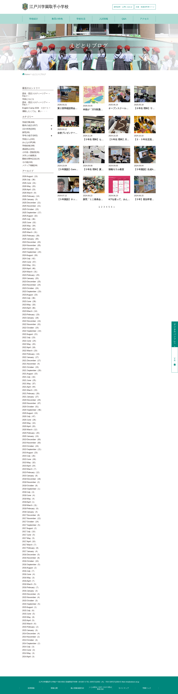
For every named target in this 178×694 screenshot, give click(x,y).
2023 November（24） (32, 285)
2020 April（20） (29, 426)
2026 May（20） (29, 186)
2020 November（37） (32, 403)
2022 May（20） (29, 344)
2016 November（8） (31, 558)
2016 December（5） (31, 554)
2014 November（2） (31, 637)
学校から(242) (28, 139)
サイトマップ (124, 688)
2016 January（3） (30, 591)
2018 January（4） (30, 512)
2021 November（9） (31, 364)
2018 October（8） (30, 485)
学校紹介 (33, 19)
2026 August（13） (30, 176)
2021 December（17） (32, 360)
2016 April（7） (29, 581)
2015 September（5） (31, 604)
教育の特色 (57, 19)
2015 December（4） (31, 594)
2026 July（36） (29, 179)
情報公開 (54, 688)
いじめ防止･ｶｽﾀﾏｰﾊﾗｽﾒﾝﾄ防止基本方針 (100, 688)
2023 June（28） (29, 301)
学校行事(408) (28, 122)
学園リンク (147, 688)
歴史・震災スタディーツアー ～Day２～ (36, 94)
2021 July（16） (29, 377)
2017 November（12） (32, 518)
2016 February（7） (31, 587)
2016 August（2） (30, 568)
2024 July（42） (29, 258)
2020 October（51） (31, 406)
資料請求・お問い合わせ (123, 7)
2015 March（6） (29, 623)
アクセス (144, 19)
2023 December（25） (32, 281)
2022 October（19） (31, 328)
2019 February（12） (31, 472)
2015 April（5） (29, 620)
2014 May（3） (29, 653)
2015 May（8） (29, 617)
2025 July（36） (29, 219)
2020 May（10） (29, 423)
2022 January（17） (31, 357)
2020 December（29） (32, 400)
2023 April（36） (29, 308)
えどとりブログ (39, 74)
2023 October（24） (31, 288)
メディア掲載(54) (29, 165)
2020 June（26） (29, 420)
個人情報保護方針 (77, 688)
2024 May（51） (29, 265)
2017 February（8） (31, 548)
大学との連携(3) (29, 155)
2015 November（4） (31, 597)
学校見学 (175, 359)
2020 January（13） (31, 436)
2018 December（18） (32, 479)
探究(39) (26, 132)
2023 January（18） (31, 318)
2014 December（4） (31, 633)
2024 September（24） (32, 252)
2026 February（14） (31, 196)
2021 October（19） (31, 367)
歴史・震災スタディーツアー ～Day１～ (36, 103)
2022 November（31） (32, 324)
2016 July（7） (28, 571)
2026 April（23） (29, 189)
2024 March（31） (30, 272)
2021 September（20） (32, 370)
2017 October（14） (31, 521)
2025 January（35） (31, 239)
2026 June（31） (29, 183)
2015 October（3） (30, 600)
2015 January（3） (30, 630)
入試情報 (103, 19)
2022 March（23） (30, 350)
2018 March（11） (30, 505)
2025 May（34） (29, 226)
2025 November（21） (32, 206)
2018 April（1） (29, 502)
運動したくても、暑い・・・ (35, 111)
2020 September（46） (32, 410)
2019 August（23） (30, 452)
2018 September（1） (31, 489)
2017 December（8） (31, 515)
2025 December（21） (32, 203)
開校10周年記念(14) (30, 159)
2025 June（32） (29, 222)
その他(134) (27, 162)
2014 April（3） (29, 656)
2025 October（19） (31, 209)
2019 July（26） (29, 456)
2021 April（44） (29, 387)
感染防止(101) (28, 149)
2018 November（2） (31, 482)
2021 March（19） (30, 390)
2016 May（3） (29, 578)
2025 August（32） (30, 216)
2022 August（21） (30, 334)
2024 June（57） (29, 262)
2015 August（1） (30, 607)
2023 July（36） (29, 298)
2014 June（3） (29, 650)
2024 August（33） (30, 255)
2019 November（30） (32, 443)
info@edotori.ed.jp (132, 682)
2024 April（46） (29, 268)
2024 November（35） (32, 245)
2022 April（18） (29, 347)
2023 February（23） (31, 314)
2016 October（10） (31, 561)
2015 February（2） (31, 627)
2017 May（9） (29, 538)
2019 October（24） (31, 446)
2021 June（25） (29, 380)
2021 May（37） (29, 383)
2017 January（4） (30, 551)
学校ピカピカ (28, 99)
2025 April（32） (29, 229)
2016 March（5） (29, 584)
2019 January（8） (30, 476)
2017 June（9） (29, 535)
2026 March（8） (29, 193)
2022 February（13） (31, 354)
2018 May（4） (29, 499)
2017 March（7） (29, 545)
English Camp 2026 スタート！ (36, 108)
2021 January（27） (31, 397)
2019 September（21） (32, 449)
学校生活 (80, 19)
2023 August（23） (30, 295)
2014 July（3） (28, 647)
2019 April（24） (29, 466)
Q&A (124, 19)
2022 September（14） (32, 331)
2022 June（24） (29, 341)
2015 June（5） (29, 614)
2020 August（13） (30, 413)
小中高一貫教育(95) (30, 152)
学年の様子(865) (30, 135)
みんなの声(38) (28, 142)
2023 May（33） (29, 304)
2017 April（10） (29, 541)
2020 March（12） (30, 429)
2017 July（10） (29, 531)
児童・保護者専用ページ (145, 7)
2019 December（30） (32, 439)
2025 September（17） (32, 212)
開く (51, 125)
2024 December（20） (32, 242)
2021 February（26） (31, 393)
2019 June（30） (29, 459)
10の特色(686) (29, 129)
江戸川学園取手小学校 (49, 6)
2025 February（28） (31, 235)
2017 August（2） (30, 528)
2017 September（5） (31, 525)
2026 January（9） (30, 199)
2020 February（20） (31, 433)
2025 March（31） (30, 232)
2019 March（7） (29, 469)
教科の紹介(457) (30, 125)
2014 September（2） (31, 643)
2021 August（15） (30, 374)
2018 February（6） (31, 508)
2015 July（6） (28, 610)
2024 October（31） (31, 249)
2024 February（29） (31, 275)
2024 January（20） (31, 278)
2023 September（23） (32, 291)
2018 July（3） (28, 492)
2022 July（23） (29, 337)
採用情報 (31, 688)
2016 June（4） (29, 574)
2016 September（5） (31, 564)
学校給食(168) (28, 145)
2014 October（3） (30, 640)
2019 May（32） (29, 462)
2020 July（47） (29, 416)
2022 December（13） (32, 321)
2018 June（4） (29, 495)
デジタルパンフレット (175, 334)
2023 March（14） (30, 311)
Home (27, 74)
